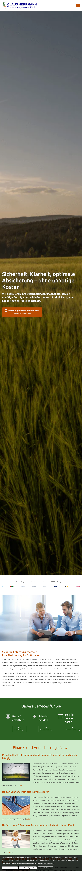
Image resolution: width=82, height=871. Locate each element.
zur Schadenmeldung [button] (45, 729)
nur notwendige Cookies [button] (28, 868)
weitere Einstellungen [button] (46, 868)
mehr (20, 785)
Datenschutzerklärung (47, 864)
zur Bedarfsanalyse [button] (19, 729)
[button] (22, 312)
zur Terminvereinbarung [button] (73, 729)
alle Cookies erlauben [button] (10, 868)
